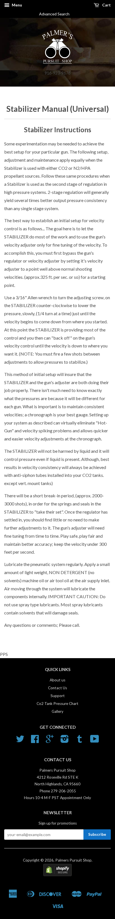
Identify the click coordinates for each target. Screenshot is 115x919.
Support (58, 695)
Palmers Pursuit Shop (73, 860)
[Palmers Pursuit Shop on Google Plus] (49, 741)
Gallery (57, 711)
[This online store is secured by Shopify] (57, 874)
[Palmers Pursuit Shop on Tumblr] (79, 741)
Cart (106, 5)
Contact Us (57, 688)
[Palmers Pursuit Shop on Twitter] (20, 741)
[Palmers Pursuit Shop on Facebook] (35, 741)
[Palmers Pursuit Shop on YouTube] (94, 741)
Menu (16, 5)
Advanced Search (56, 13)
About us (57, 680)
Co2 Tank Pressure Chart (57, 703)
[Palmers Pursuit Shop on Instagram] (64, 741)
